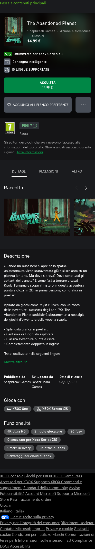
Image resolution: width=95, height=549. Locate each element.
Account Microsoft (40, 493)
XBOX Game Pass (67, 475)
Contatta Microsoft (15, 528)
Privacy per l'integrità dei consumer (30, 522)
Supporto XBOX (47, 481)
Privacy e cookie (59, 528)
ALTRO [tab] (77, 171)
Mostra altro (13, 361)
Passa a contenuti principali (23, 2)
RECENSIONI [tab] (48, 171)
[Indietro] (76, 187)
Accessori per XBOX (17, 481)
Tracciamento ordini (34, 499)
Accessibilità (20, 546)
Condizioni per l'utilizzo (31, 534)
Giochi (5, 505)
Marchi (58, 534)
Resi (13, 499)
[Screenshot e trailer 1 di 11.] (37, 217)
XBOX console (11, 475)
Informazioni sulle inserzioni (42, 540)
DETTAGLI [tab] (19, 171)
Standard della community (45, 487)
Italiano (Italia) (12, 510)
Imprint (38, 528)
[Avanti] (86, 187)
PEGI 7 (27, 125)
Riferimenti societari (78, 522)
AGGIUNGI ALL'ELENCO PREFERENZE (40, 104)
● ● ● (83, 104)
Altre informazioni (30, 152)
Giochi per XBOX (38, 475)
